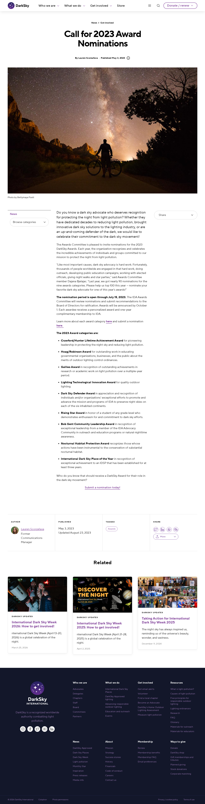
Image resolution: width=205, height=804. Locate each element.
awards (112, 528)
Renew (141, 748)
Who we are (46, 6)
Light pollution (80, 761)
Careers (109, 775)
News (94, 22)
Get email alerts (146, 689)
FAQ (172, 717)
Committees (79, 712)
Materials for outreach (181, 726)
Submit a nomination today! (102, 487)
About (109, 741)
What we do (72, 6)
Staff (75, 702)
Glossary (174, 722)
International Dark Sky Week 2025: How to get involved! (99, 625)
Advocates (78, 689)
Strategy (109, 752)
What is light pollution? (182, 689)
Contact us (110, 780)
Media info (78, 780)
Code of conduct (113, 771)
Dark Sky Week (80, 757)
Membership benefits (149, 752)
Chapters (77, 698)
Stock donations (178, 769)
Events (108, 716)
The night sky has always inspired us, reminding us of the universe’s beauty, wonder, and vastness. (165, 634)
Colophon (42, 799)
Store (121, 6)
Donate (174, 748)
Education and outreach (117, 711)
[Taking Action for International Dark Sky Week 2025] (167, 592)
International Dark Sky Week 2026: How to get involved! (34, 624)
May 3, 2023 (113, 58)
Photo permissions (60, 799)
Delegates (78, 693)
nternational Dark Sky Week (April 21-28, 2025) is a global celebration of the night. (102, 639)
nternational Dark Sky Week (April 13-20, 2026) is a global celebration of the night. (37, 637)
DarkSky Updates (22, 616)
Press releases (80, 775)
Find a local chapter (148, 698)
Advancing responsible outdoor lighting (117, 705)
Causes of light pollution (182, 693)
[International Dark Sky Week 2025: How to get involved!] (102, 595)
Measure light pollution (150, 714)
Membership (145, 741)
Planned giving (177, 764)
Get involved (99, 6)
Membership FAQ (147, 757)
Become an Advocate (149, 702)
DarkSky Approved (82, 748)
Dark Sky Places (81, 752)
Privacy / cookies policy (168, 799)
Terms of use (189, 799)
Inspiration (78, 771)
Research (175, 713)
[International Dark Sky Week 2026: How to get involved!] (37, 594)
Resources (176, 682)
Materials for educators (182, 731)
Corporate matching (180, 773)
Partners (77, 716)
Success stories (113, 757)
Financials (110, 766)
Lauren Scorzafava (88, 58)
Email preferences (147, 761)
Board (76, 707)
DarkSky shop (177, 752)
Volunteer (143, 693)
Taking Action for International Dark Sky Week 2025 (166, 620)
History (109, 761)
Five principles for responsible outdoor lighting (180, 701)
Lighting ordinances (180, 708)
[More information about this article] (127, 58)
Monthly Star (79, 766)
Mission (109, 748)
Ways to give (178, 741)
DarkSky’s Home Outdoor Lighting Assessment (151, 709)
